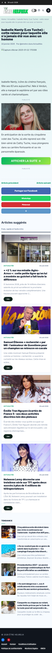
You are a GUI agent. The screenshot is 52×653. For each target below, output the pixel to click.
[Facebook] (2, 2)
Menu (48, 10)
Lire (8, 299)
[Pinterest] (5, 2)
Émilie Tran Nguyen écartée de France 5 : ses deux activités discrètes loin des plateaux (23, 413)
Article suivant (44, 183)
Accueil (4, 644)
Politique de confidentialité (11, 648)
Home (3, 19)
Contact (13, 644)
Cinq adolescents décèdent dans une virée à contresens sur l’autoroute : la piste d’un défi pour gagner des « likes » (33, 530)
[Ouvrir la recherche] (43, 10)
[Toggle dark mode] (34, 10)
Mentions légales (31, 648)
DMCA (43, 648)
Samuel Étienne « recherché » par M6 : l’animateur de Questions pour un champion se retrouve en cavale (25, 345)
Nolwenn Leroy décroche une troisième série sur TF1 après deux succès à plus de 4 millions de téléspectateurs (25, 484)
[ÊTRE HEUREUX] (39, 10)
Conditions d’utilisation (27, 644)
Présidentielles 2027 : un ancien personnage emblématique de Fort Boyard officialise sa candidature (33, 567)
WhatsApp (26, 198)
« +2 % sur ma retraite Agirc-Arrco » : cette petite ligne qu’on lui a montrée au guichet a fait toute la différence (25, 275)
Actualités (11, 19)
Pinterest (26, 205)
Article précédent (9, 183)
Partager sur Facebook (26, 191)
